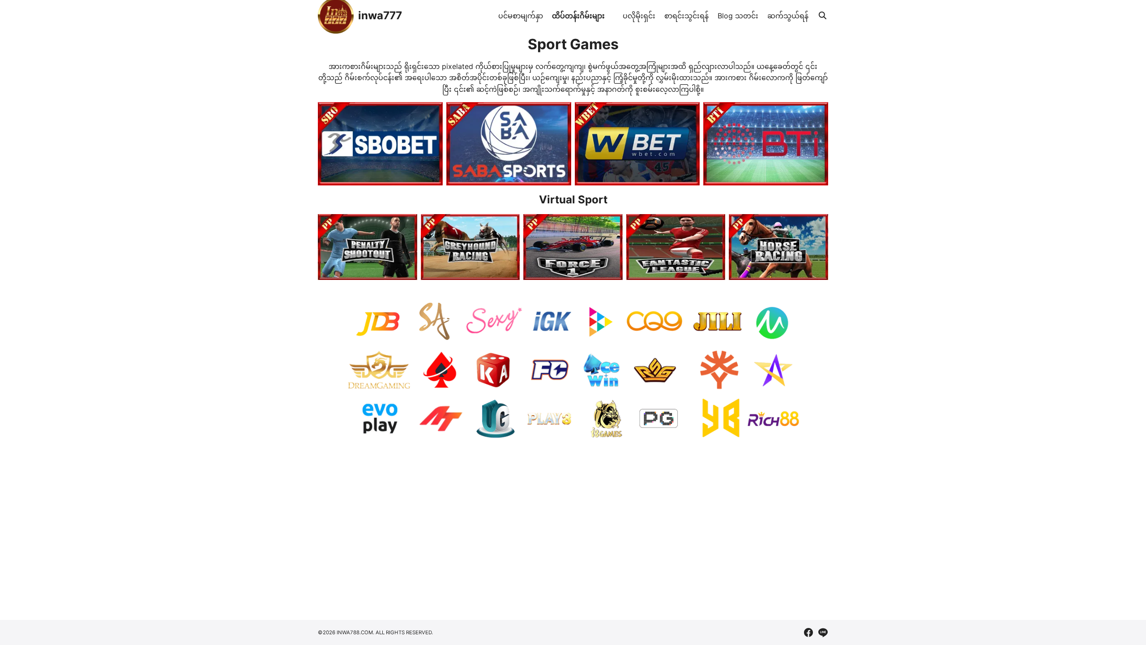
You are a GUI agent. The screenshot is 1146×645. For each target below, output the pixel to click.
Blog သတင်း (738, 15)
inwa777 (380, 15)
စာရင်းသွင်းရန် (686, 15)
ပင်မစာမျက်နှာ (520, 15)
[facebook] (808, 632)
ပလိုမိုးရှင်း (639, 15)
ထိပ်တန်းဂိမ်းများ (578, 15)
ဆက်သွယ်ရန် (787, 15)
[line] (822, 632)
